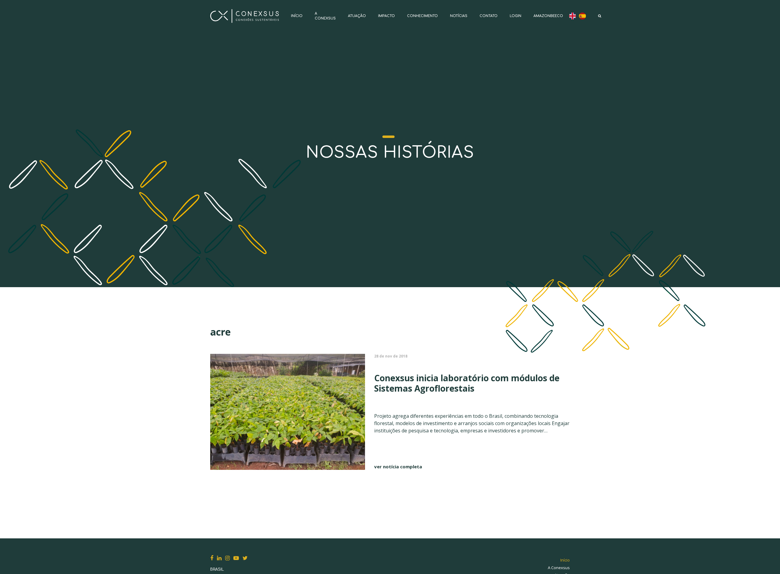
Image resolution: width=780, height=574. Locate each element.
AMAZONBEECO (548, 16)
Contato (489, 16)
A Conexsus (559, 567)
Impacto (386, 16)
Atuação (357, 16)
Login (515, 16)
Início (297, 16)
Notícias (458, 16)
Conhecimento (422, 16)
